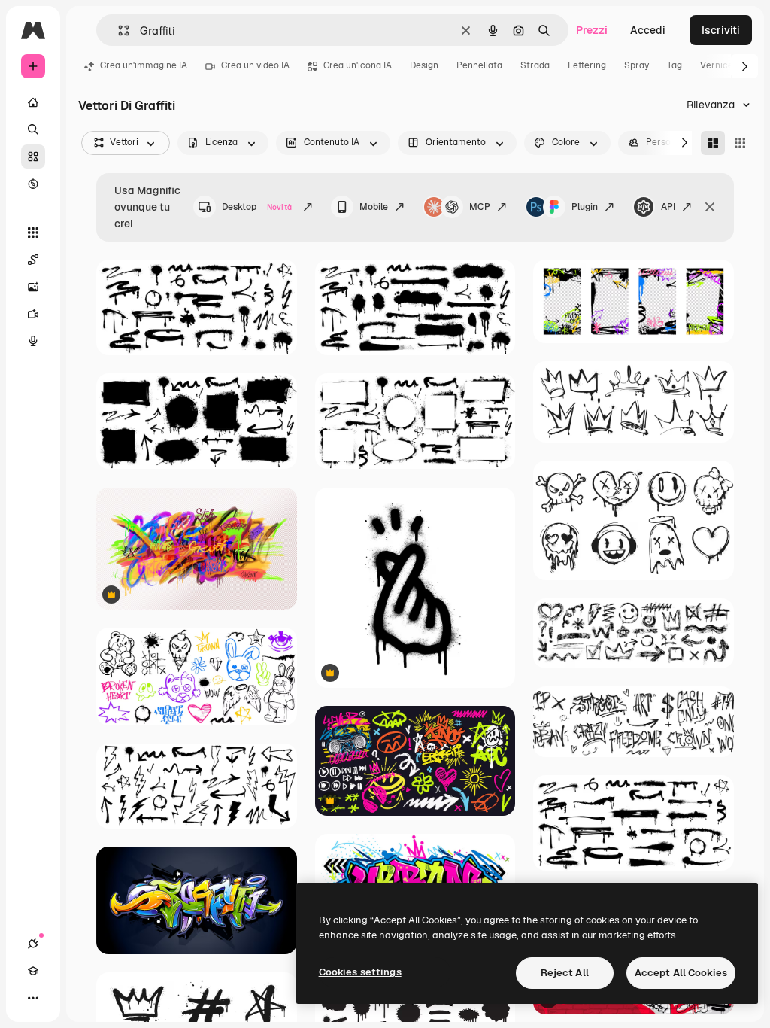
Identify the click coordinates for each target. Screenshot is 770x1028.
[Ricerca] (33, 129)
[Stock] (33, 156)
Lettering (587, 65)
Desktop (257, 207)
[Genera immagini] (33, 287)
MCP (479, 207)
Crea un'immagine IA (143, 65)
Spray (636, 65)
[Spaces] (33, 260)
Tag (674, 65)
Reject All (565, 972)
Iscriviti (721, 30)
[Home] (33, 102)
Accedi (647, 30)
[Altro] (33, 998)
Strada (535, 65)
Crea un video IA (255, 65)
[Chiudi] (710, 207)
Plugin (584, 207)
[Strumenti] (33, 233)
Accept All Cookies (681, 972)
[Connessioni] (33, 944)
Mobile (373, 207)
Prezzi (592, 30)
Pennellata (479, 65)
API (668, 207)
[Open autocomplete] (117, 30)
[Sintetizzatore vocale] (33, 341)
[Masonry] (713, 143)
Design (424, 65)
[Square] (740, 143)
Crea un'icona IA (357, 65)
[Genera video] (33, 314)
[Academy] (33, 971)
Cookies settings (360, 972)
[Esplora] (33, 184)
